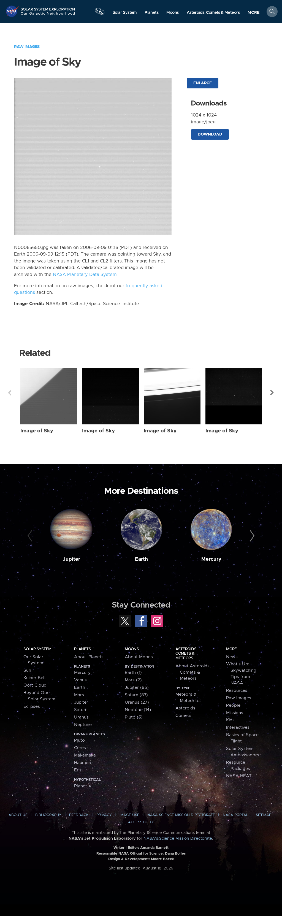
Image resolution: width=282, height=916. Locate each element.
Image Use (129, 815)
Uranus (81, 717)
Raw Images (27, 47)
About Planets (89, 657)
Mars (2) (133, 680)
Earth (141, 559)
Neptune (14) (138, 710)
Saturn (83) (136, 695)
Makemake (85, 755)
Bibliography (48, 815)
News (232, 657)
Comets (183, 716)
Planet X (82, 786)
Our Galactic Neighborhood (47, 15)
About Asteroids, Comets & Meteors (193, 672)
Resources (236, 691)
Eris (78, 770)
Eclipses (31, 706)
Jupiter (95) (137, 687)
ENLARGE (202, 83)
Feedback (78, 815)
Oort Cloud (35, 685)
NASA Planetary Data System (85, 274)
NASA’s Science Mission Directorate (177, 839)
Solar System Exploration (47, 7)
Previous (10, 393)
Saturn (81, 710)
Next (272, 393)
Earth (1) (133, 673)
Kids (230, 720)
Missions (234, 713)
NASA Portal (235, 815)
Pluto (79, 740)
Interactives (238, 727)
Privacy (104, 815)
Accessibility (141, 822)
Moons (132, 649)
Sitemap (263, 815)
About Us (18, 815)
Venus (80, 680)
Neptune (83, 725)
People (233, 705)
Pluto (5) (134, 717)
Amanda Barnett (154, 848)
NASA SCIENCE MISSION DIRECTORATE (181, 815)
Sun (27, 670)
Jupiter (71, 559)
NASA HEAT (239, 776)
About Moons (139, 657)
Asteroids (185, 708)
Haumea (82, 763)
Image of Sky (36, 430)
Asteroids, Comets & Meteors (186, 653)
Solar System (37, 649)
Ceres (80, 748)
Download (210, 134)
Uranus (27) (137, 702)
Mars (79, 695)
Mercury (211, 559)
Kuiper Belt (34, 678)
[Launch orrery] (99, 13)
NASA (12, 11)
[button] (253, 13)
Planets (82, 649)
